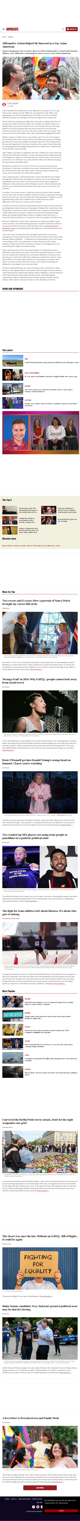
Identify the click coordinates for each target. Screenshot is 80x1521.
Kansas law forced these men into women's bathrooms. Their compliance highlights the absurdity (47, 1031)
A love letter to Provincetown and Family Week (30, 1418)
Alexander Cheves (8, 1127)
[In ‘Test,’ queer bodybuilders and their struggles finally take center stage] (12, 375)
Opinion (10, 37)
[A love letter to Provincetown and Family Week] (40, 1447)
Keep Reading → (36, 669)
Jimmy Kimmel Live (62, 815)
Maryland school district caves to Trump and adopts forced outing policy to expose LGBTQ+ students (49, 1003)
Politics (27, 1027)
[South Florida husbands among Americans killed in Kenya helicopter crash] (12, 361)
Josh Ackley (6, 687)
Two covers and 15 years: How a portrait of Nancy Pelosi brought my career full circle (36, 602)
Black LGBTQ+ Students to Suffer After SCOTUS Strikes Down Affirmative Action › (31, 546)
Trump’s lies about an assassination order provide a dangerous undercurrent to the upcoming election (27, 522)
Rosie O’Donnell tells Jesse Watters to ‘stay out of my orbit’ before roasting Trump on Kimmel (49, 1045)
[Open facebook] (33, 1506)
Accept (61, 1510)
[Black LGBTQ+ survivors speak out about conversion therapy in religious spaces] (12, 1072)
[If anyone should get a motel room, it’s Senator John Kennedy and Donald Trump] (48, 510)
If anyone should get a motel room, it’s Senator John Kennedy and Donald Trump (67, 511)
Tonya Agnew (7, 1422)
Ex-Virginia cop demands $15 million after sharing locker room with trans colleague (51, 1059)
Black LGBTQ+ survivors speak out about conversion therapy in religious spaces (51, 1074)
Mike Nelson (7, 608)
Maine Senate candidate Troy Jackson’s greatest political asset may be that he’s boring (39, 1307)
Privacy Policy (50, 1503)
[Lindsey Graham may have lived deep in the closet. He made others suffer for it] (9, 530)
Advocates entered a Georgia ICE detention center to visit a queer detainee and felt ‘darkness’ (49, 391)
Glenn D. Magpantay (13, 103)
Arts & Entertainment (32, 373)
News (26, 359)
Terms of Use (63, 1503)
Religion (27, 1069)
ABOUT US (14, 1499)
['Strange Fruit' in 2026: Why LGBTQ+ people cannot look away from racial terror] (40, 711)
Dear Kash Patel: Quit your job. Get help (67, 520)
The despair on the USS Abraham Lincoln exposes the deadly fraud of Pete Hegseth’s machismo (28, 511)
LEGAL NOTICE (40, 1502)
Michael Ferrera (16, 918)
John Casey (6, 768)
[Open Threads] (42, 1506)
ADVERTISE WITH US (37, 1499)
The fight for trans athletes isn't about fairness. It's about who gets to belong (39, 912)
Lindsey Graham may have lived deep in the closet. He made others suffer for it (28, 530)
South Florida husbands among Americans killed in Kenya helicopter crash (52, 362)
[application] (40, 432)
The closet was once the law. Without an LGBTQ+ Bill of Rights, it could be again (39, 1237)
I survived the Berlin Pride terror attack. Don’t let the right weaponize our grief (37, 1121)
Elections (28, 400)
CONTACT (7, 1499)
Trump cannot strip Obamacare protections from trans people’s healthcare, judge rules (48, 1017)
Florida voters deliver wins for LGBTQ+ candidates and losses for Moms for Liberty (51, 405)
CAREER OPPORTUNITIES (24, 1499)
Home (4, 37)
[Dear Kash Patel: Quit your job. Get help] (48, 520)
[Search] (63, 29)
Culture (27, 1041)
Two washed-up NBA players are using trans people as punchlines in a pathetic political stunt (34, 836)
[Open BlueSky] (37, 1506)
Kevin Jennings (7, 1244)
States (27, 1055)
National (28, 386)
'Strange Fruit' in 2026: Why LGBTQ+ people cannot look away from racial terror (39, 680)
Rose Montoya (7, 918)
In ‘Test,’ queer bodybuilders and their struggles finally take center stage (51, 376)
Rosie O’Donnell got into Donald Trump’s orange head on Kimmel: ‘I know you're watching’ (36, 761)
